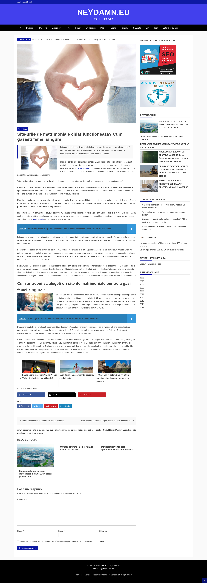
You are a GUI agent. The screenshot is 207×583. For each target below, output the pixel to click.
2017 (142, 307)
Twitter (38, 406)
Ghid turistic (91, 28)
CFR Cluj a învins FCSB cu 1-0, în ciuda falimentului (162, 250)
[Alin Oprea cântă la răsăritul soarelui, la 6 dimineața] (76, 366)
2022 (142, 291)
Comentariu (22, 499)
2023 (142, 288)
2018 (142, 304)
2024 (142, 285)
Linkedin (66, 406)
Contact (128, 575)
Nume (20, 531)
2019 (142, 301)
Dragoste (43, 28)
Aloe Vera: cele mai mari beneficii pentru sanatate (43, 421)
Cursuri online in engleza (150, 264)
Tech (156, 28)
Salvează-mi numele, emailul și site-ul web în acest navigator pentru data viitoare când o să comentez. (62, 541)
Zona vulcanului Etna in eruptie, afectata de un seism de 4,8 (106, 421)
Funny (78, 28)
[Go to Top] (204, 580)
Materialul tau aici (170, 28)
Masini (103, 28)
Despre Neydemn (100, 575)
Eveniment (56, 28)
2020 (142, 298)
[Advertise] (158, 107)
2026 (142, 278)
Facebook (24, 406)
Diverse (29, 28)
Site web (103, 531)
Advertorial (22, 129)
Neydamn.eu (103, 12)
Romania (124, 28)
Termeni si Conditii (83, 575)
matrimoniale (38, 219)
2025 (142, 281)
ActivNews (149, 237)
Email (61, 531)
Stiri (147, 28)
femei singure (83, 168)
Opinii (113, 28)
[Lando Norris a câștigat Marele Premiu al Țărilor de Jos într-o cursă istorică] (38, 366)
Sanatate (137, 28)
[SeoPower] (158, 74)
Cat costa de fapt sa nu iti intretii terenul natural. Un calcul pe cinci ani (35, 474)
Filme (68, 28)
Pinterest (52, 406)
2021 (142, 294)
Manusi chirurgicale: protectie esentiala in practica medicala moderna (173, 184)
